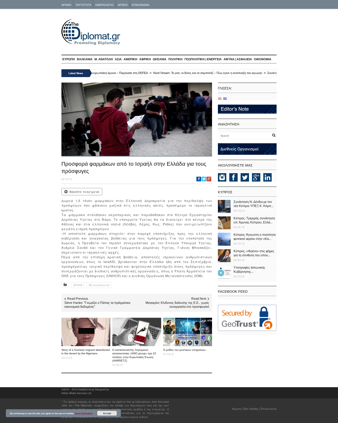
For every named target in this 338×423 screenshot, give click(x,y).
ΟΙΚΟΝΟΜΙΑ (262, 59)
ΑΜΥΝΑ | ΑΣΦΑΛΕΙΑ (238, 59)
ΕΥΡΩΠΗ (68, 59)
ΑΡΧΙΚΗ (66, 5)
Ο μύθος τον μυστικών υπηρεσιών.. (185, 349)
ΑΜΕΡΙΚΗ (130, 59)
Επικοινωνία (269, 408)
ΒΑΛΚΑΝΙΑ (85, 59)
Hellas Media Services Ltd (76, 393)
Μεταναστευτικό (99, 285)
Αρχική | (237, 408)
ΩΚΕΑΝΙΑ (159, 59)
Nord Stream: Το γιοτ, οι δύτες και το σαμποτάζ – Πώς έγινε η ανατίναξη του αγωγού (201, 73)
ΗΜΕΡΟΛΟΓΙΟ (104, 5)
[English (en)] (219, 98)
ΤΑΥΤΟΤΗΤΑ (83, 5)
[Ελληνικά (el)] (225, 98)
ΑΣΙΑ (118, 59)
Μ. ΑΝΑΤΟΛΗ (103, 59)
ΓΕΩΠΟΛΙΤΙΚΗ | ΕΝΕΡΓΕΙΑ (203, 59)
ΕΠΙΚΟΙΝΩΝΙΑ (140, 5)
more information (84, 413)
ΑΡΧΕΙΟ (123, 5)
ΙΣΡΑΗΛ (78, 285)
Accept (107, 413)
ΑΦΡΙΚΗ (145, 59)
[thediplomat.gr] (90, 43)
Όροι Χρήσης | (251, 408)
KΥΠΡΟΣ (225, 192)
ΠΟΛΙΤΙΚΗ (175, 59)
